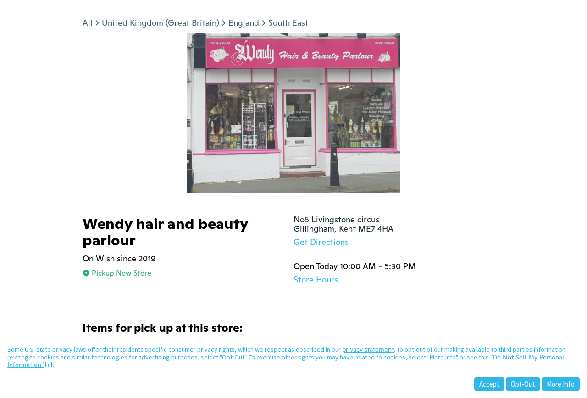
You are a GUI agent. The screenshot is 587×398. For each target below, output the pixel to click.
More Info (561, 384)
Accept (489, 384)
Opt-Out (523, 384)
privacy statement (368, 349)
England (243, 22)
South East (288, 22)
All (88, 22)
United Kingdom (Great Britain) (160, 22)
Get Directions (321, 242)
